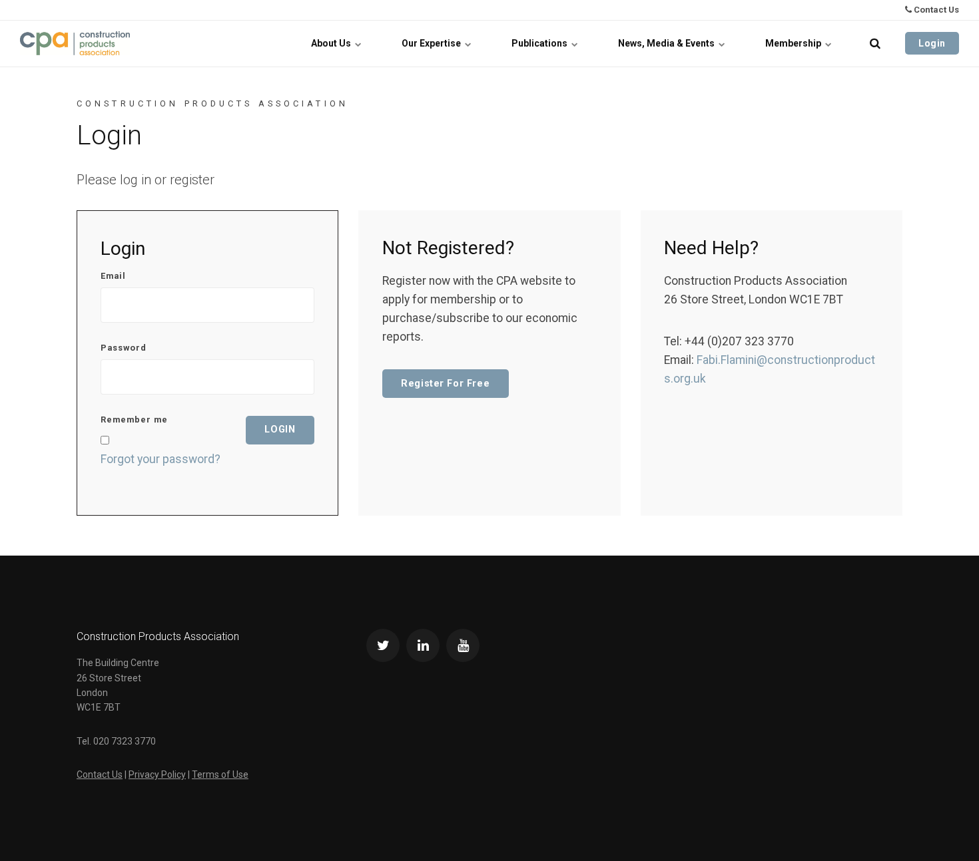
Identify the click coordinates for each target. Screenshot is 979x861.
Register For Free (445, 383)
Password (124, 348)
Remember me (134, 420)
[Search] (875, 43)
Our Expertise (432, 43)
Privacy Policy (157, 774)
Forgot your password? (160, 459)
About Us (332, 43)
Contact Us (935, 10)
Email (113, 276)
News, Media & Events (667, 43)
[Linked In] (423, 645)
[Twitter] (383, 645)
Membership (794, 43)
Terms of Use (220, 774)
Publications (540, 43)
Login (932, 43)
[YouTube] (463, 645)
